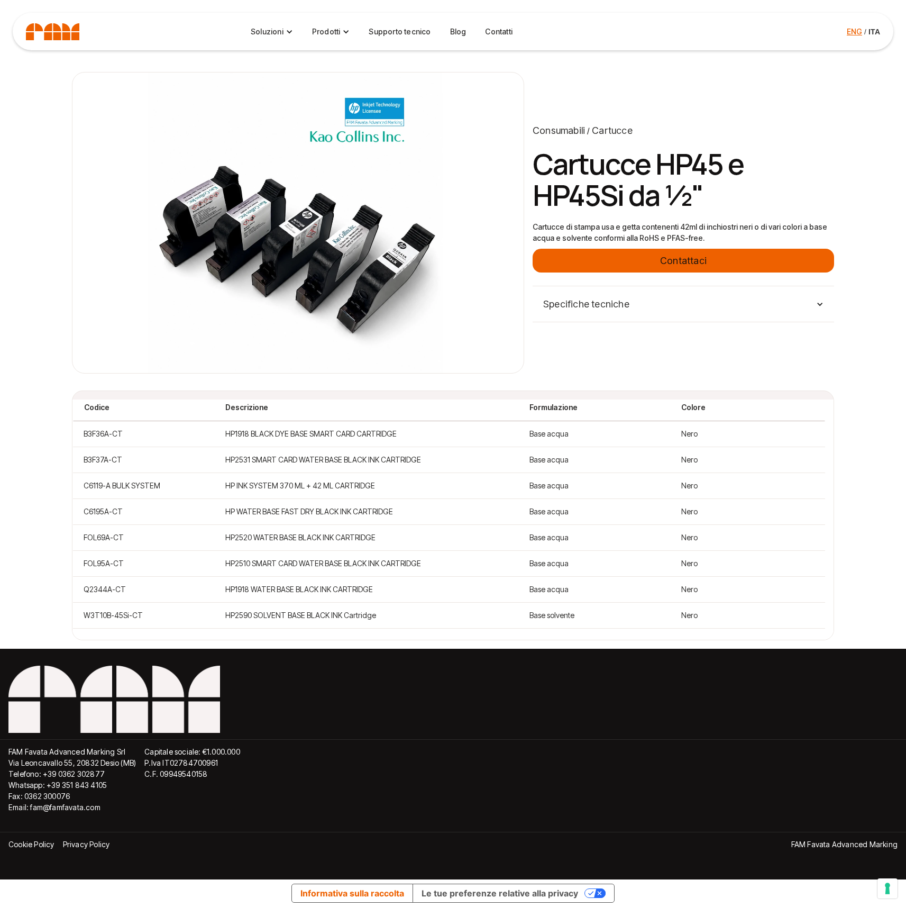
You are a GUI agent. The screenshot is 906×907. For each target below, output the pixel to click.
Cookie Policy (31, 844)
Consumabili (559, 130)
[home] (52, 31)
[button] (683, 304)
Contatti (499, 31)
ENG (854, 31)
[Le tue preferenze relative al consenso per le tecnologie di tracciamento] (887, 888)
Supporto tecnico (400, 31)
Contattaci (683, 260)
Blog (458, 31)
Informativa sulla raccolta (352, 893)
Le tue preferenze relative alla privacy (500, 893)
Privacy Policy (86, 844)
